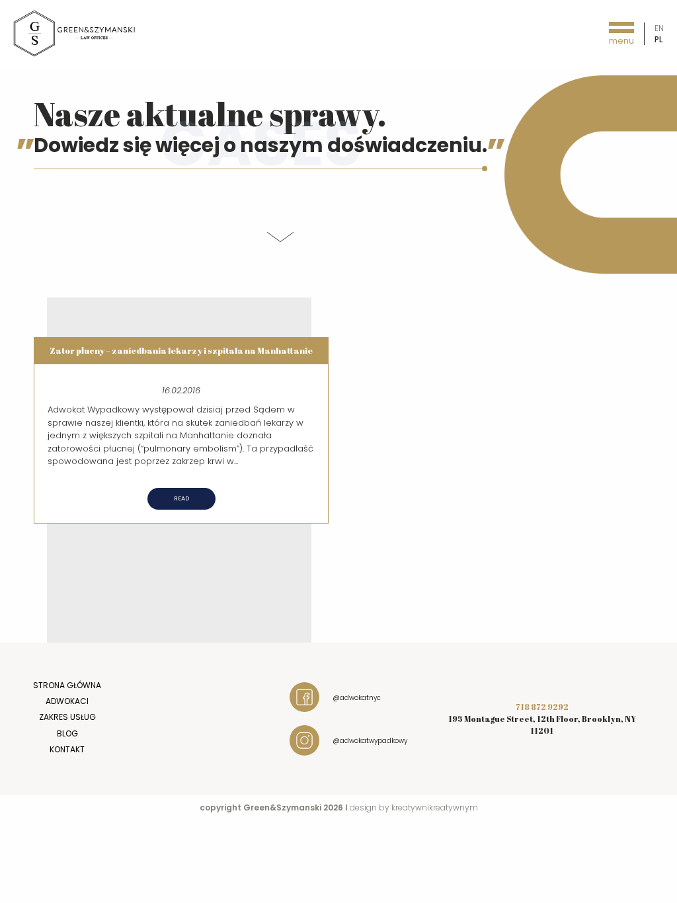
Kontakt (67, 749)
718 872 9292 (542, 706)
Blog (67, 733)
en (659, 28)
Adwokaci (67, 701)
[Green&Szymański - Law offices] (74, 32)
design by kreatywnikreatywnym (414, 807)
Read (181, 498)
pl (658, 39)
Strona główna (67, 685)
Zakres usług (67, 717)
